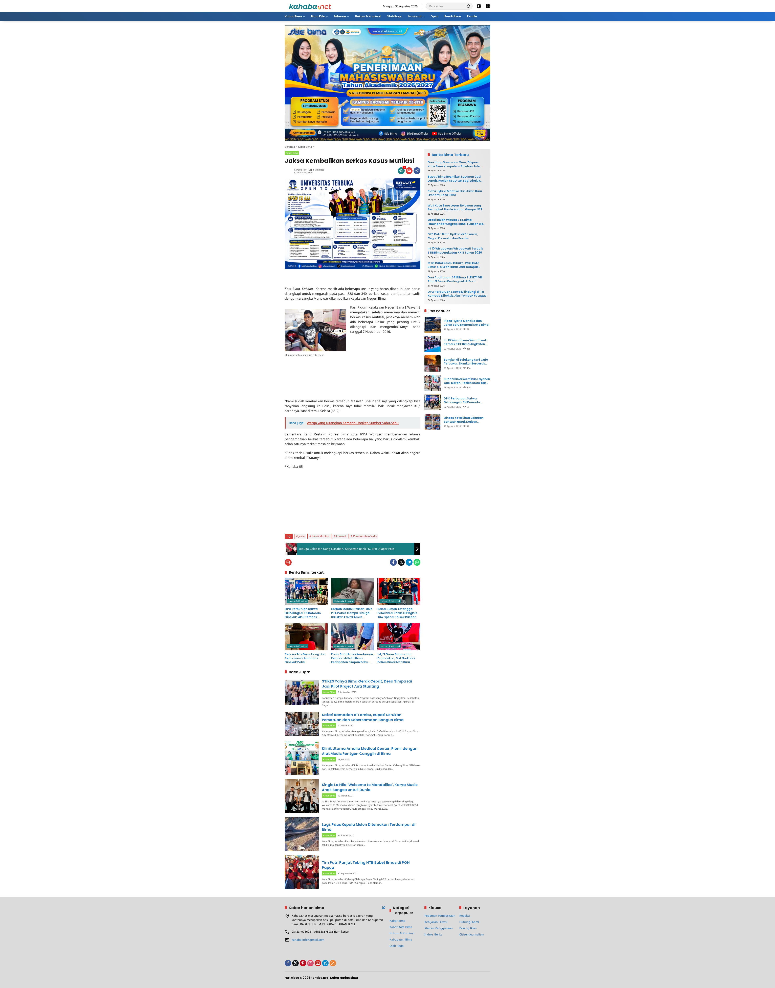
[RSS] (333, 963)
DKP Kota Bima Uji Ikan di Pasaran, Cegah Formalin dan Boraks (453, 236)
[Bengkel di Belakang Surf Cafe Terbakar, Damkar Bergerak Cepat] (432, 363)
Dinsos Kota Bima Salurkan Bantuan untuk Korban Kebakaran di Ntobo (464, 420)
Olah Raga (397, 946)
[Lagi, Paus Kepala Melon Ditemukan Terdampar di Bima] (302, 834)
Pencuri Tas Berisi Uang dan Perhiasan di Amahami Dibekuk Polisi (305, 658)
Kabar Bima (292, 152)
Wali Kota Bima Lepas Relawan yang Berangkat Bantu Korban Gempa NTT (455, 207)
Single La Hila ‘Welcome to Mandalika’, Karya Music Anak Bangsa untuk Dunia (370, 787)
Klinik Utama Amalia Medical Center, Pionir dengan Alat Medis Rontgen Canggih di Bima (370, 751)
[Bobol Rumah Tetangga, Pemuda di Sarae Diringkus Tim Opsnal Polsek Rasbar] (398, 591)
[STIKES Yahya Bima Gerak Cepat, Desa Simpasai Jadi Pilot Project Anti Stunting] (302, 692)
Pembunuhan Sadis (365, 536)
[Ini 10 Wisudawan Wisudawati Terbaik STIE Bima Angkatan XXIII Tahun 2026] (432, 344)
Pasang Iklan (468, 928)
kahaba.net (300, 170)
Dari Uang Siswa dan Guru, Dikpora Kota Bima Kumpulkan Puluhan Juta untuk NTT (454, 164)
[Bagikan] (417, 170)
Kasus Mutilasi (320, 536)
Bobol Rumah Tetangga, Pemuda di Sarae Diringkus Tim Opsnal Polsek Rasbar (397, 613)
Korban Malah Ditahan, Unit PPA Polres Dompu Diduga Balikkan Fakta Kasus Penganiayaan (351, 613)
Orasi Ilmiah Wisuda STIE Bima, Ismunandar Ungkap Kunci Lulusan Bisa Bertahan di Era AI (456, 222)
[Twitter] (401, 562)
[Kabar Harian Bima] (310, 6)
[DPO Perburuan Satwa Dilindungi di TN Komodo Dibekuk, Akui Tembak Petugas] (306, 591)
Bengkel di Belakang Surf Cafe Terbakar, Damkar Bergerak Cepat (466, 361)
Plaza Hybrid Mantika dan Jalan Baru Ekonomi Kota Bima (455, 193)
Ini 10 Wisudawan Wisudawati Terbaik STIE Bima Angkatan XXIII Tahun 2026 (455, 251)
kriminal (341, 536)
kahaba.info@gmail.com (308, 940)
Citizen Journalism (471, 934)
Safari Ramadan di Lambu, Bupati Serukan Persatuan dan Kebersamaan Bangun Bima (363, 717)
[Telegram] (409, 562)
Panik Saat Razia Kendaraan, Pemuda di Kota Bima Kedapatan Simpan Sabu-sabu (352, 658)
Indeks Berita (433, 934)
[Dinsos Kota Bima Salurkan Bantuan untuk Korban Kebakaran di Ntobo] (432, 422)
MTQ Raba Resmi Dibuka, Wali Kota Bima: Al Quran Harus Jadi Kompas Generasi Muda (453, 265)
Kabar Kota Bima (401, 927)
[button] (468, 6)
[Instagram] (310, 963)
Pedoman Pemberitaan (439, 915)
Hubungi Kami (469, 922)
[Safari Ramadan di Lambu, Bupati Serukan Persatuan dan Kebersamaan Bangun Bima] (302, 724)
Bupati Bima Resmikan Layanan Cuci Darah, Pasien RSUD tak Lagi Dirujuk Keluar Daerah (454, 179)
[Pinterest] (303, 963)
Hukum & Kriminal (297, 600)
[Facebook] (393, 562)
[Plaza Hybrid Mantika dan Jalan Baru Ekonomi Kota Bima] (432, 325)
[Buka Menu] (487, 6)
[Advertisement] (332, 275)
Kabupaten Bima (401, 939)
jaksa (301, 536)
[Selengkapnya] (383, 907)
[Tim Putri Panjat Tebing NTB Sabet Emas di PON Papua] (302, 872)
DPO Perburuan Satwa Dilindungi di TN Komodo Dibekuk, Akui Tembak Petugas (303, 613)
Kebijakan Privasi (435, 922)
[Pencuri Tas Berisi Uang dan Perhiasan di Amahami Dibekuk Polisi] (306, 636)
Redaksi (464, 915)
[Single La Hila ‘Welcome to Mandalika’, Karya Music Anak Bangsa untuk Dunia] (302, 796)
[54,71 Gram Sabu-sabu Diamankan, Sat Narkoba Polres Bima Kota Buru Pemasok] (398, 636)
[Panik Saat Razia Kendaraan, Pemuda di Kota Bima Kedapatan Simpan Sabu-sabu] (352, 636)
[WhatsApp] (417, 562)
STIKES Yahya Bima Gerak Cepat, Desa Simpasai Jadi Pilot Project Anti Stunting (367, 684)
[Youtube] (318, 963)
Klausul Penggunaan (438, 928)
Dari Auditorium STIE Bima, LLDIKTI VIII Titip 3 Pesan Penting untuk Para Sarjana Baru (455, 279)
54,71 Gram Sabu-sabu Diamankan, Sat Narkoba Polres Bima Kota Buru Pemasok (396, 658)
